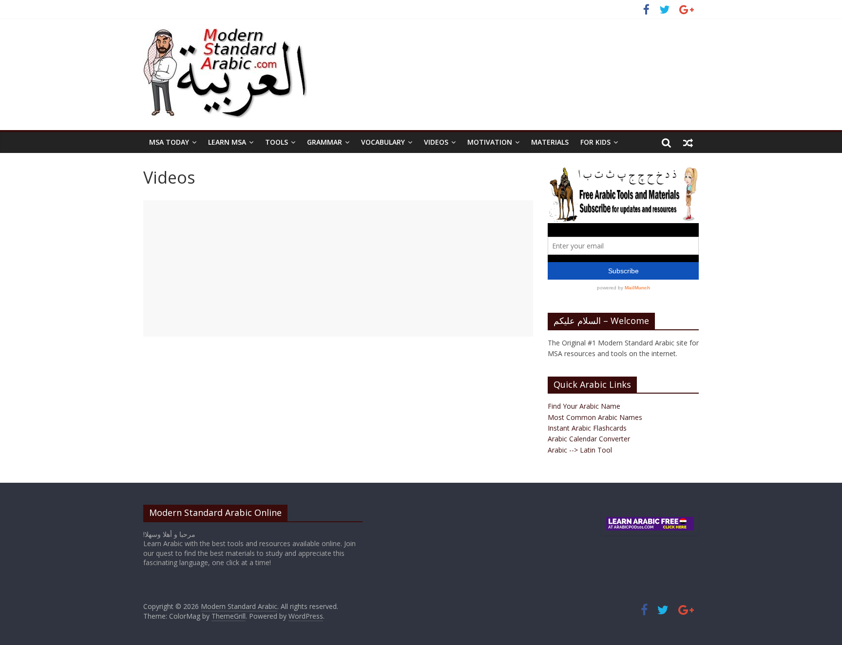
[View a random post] (688, 142)
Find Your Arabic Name (584, 406)
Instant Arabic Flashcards (587, 428)
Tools (276, 142)
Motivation (489, 142)
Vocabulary (383, 142)
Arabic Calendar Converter (589, 438)
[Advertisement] (338, 268)
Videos (436, 142)
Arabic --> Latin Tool (580, 450)
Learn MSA (227, 142)
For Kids (595, 142)
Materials (550, 142)
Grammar (324, 142)
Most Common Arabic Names (595, 417)
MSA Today (169, 142)
